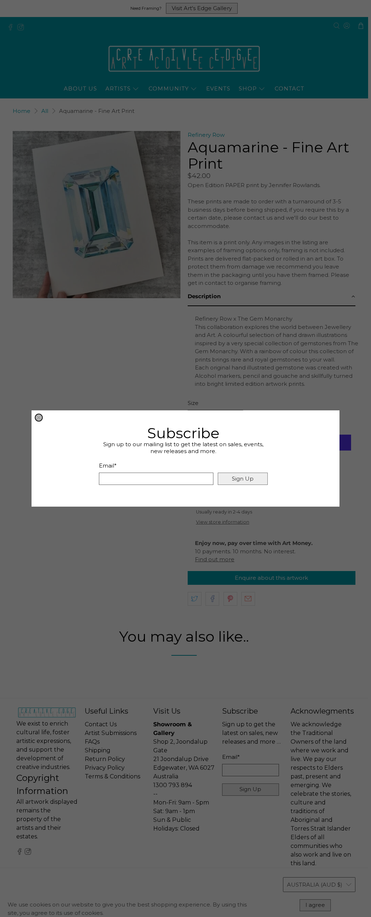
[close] (38, 417)
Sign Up (243, 478)
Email (108, 465)
